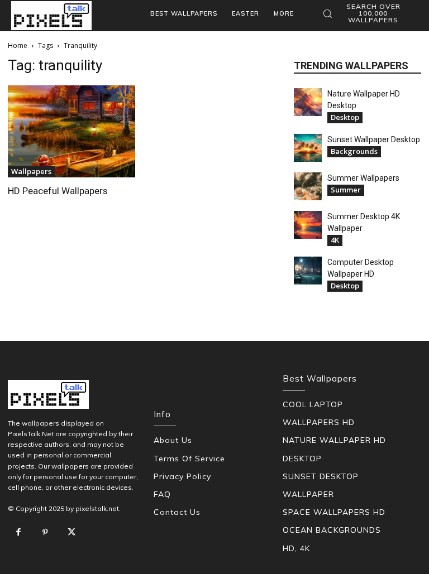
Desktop (345, 117)
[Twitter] (71, 532)
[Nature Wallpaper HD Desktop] (308, 102)
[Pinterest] (45, 532)
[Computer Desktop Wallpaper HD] (308, 270)
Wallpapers (31, 171)
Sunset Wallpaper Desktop (373, 139)
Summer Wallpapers (363, 177)
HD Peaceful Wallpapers (58, 190)
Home (17, 45)
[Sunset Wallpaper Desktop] (308, 148)
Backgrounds (354, 151)
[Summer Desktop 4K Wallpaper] (308, 225)
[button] (367, 13)
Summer (346, 190)
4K (335, 240)
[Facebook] (18, 532)
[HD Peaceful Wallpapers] (71, 131)
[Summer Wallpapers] (308, 186)
